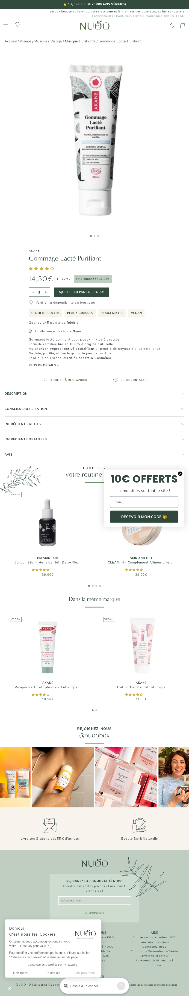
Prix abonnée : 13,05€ (92, 279)
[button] (42, 269)
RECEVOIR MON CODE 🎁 (144, 516)
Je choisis (53, 973)
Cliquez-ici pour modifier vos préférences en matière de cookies (143, 984)
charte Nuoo (71, 331)
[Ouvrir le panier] (183, 25)
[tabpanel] (94, 140)
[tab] (91, 236)
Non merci (20, 973)
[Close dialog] (180, 473)
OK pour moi (85, 973)
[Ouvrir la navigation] (5, 25)
